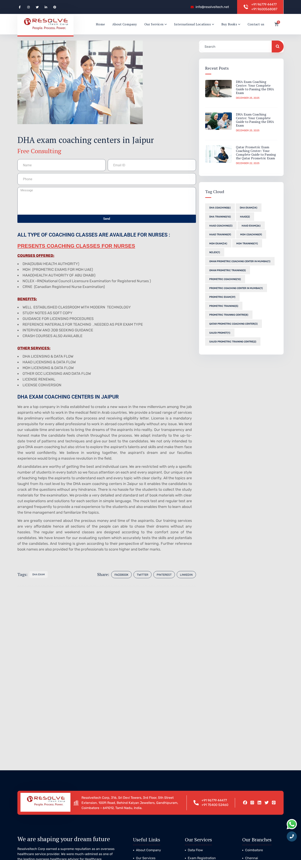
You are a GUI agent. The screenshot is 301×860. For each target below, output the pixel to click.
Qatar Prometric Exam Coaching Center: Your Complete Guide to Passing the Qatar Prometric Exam (256, 152)
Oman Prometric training (227, 270)
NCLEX (214, 252)
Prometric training (223, 306)
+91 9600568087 (264, 9)
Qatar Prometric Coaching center (233, 323)
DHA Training (220, 216)
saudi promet (219, 332)
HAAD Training (220, 234)
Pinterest (164, 575)
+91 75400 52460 (214, 805)
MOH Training (247, 243)
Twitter (142, 575)
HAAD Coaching (220, 225)
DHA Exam (38, 574)
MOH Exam (218, 243)
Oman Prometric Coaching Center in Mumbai (239, 261)
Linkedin (186, 575)
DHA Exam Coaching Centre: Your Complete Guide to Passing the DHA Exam (255, 87)
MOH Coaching (251, 234)
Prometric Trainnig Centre (228, 314)
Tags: (22, 574)
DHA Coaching (220, 207)
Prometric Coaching (225, 279)
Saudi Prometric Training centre (232, 341)
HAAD (245, 216)
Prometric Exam (222, 297)
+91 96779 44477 (264, 4)
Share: (103, 574)
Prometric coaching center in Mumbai (236, 288)
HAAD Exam (251, 225)
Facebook (121, 575)
